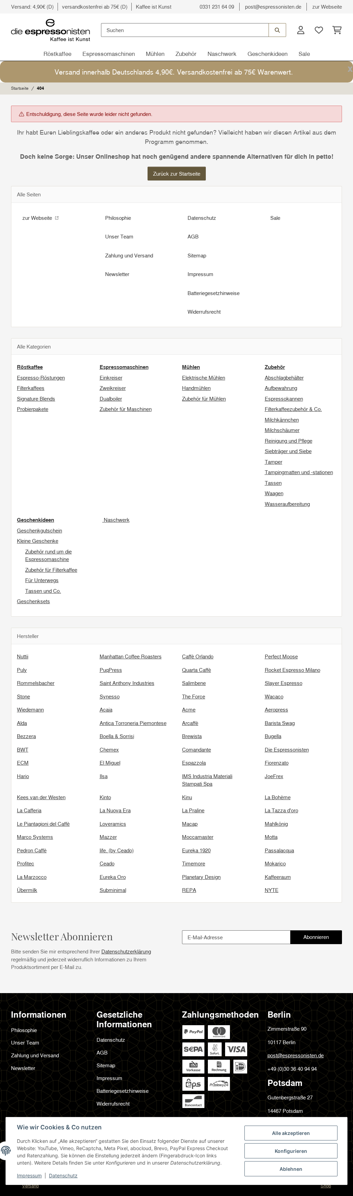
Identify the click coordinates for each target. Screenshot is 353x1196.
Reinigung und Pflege (288, 441)
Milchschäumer (282, 430)
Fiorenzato (277, 762)
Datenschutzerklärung (126, 951)
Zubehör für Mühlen (204, 398)
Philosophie (118, 218)
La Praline (193, 810)
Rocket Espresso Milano (292, 670)
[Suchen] (277, 30)
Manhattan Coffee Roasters (131, 656)
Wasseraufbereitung (287, 504)
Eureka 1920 (196, 850)
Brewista (192, 736)
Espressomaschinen (108, 53)
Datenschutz (63, 1175)
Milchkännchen (282, 419)
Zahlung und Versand (129, 255)
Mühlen (155, 53)
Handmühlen (196, 388)
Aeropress (276, 709)
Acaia (106, 709)
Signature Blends (36, 398)
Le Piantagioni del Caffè (43, 824)
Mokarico (275, 863)
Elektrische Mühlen (203, 377)
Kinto (105, 797)
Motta (271, 837)
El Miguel (110, 762)
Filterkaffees (30, 388)
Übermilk (27, 890)
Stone (23, 696)
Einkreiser (111, 377)
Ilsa (104, 776)
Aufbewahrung (281, 388)
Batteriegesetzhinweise (214, 293)
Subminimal (113, 890)
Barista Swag (280, 723)
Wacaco (274, 696)
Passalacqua (279, 850)
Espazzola (194, 762)
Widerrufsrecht (204, 311)
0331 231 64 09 (217, 6)
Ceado (107, 863)
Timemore (193, 863)
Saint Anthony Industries (127, 683)
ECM (23, 762)
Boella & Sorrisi (117, 736)
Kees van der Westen (41, 797)
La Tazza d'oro (281, 810)
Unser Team (119, 236)
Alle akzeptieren (291, 1133)
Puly (22, 670)
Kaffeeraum (278, 877)
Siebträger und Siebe (288, 451)
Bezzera (26, 736)
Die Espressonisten (287, 749)
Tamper (273, 462)
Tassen (273, 483)
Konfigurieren (291, 1151)
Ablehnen (291, 1169)
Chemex (109, 749)
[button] (301, 30)
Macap (190, 824)
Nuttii (22, 656)
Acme (188, 709)
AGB (193, 236)
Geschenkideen (268, 53)
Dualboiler (111, 398)
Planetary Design (201, 877)
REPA (189, 890)
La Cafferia (29, 810)
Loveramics (113, 824)
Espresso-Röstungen (41, 377)
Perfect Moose (281, 656)
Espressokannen (284, 398)
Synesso (110, 696)
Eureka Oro (113, 877)
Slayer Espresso (283, 683)
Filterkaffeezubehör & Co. (293, 409)
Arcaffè (190, 723)
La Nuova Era (115, 810)
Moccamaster (197, 837)
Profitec (25, 863)
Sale (304, 53)
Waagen (274, 493)
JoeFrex (274, 776)
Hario (23, 776)
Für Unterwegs (42, 580)
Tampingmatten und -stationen (299, 472)
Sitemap (197, 255)
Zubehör (185, 53)
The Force (193, 696)
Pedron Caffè (32, 850)
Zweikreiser (113, 388)
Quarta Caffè (196, 670)
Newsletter (117, 274)
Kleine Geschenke (37, 541)
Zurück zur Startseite (176, 173)
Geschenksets (33, 601)
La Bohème (278, 797)
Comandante (196, 749)
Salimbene (194, 683)
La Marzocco (32, 877)
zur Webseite (327, 6)
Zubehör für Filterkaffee (51, 570)
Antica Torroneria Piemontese (133, 723)
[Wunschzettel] (318, 30)
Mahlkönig (276, 824)
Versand (30, 1185)
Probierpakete (32, 409)
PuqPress (111, 670)
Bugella (273, 736)
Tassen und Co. (43, 591)
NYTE (272, 890)
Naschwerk (222, 53)
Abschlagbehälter (284, 377)
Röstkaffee (57, 53)
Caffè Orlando (197, 656)
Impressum (29, 1175)
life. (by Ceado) (117, 850)
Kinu (187, 797)
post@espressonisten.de (273, 6)
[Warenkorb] (335, 30)
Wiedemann (30, 709)
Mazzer (108, 837)
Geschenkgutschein (39, 530)
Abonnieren (322, 939)
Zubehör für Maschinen (126, 409)
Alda (22, 723)
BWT (22, 749)
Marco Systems (35, 837)
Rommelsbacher (35, 683)
